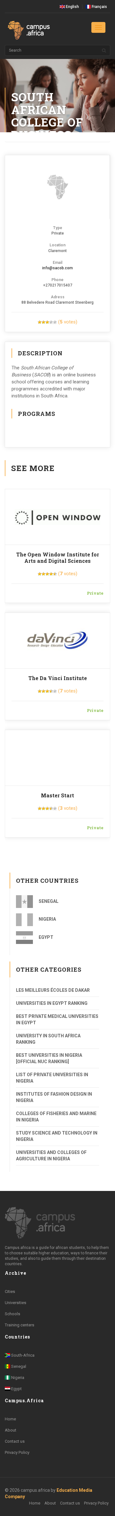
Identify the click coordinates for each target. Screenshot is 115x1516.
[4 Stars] (51, 322)
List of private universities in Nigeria (52, 1078)
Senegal (48, 901)
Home (10, 1419)
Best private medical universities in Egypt (57, 1019)
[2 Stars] (43, 322)
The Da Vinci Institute (57, 678)
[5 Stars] (55, 322)
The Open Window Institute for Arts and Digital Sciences (57, 557)
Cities (10, 1291)
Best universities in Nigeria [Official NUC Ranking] (49, 1058)
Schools (12, 1313)
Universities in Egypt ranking (52, 1003)
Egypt (45, 937)
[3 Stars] (47, 322)
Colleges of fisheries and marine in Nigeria (56, 1116)
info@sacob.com (57, 268)
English (72, 6)
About (10, 1430)
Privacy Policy (17, 1452)
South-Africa (22, 1355)
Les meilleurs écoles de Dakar (53, 990)
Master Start (57, 795)
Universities (15, 1302)
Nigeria (47, 919)
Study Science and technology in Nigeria (56, 1136)
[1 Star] (40, 322)
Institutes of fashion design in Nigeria (54, 1097)
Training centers (19, 1325)
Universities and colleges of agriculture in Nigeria (51, 1155)
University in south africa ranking (48, 1039)
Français (99, 6)
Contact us (15, 1441)
